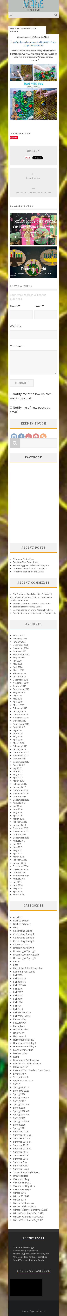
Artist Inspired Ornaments (43, 612)
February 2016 (20, 821)
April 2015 (17, 853)
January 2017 (19, 787)
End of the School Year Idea (27, 968)
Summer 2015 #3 (22, 1138)
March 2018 (18, 742)
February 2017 (20, 783)
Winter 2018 (19, 1199)
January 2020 (19, 676)
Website (15, 326)
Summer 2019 (20, 1158)
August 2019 (19, 692)
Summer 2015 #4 (22, 1141)
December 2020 (20, 644)
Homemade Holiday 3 (24, 1046)
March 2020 (18, 670)
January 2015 (19, 863)
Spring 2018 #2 (21, 1111)
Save (15, 137)
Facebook (33, 457)
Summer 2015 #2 (22, 1134)
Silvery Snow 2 (20, 1077)
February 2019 (20, 708)
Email (39, 306)
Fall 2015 (18, 975)
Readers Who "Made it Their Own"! (31, 1070)
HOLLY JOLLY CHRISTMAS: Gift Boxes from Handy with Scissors (34, 226)
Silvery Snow (19, 1073)
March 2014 (18, 894)
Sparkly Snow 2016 (23, 1080)
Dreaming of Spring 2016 (26, 954)
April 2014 (17, 891)
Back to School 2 (22, 924)
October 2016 (19, 796)
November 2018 (20, 717)
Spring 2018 (19, 1107)
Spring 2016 (19, 1094)
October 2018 (19, 720)
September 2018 (21, 723)
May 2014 (17, 888)
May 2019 (17, 698)
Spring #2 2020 (21, 1087)
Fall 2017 (18, 992)
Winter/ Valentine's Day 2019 (28, 1213)
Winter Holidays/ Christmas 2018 (30, 1209)
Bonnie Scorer (24, 237)
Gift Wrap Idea (20, 1029)
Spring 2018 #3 (21, 1114)
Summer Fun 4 (21, 1168)
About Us (40, 1311)
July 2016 (17, 806)
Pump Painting (33, 178)
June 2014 (17, 885)
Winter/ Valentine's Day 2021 (28, 1220)
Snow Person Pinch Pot (42, 609)
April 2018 (17, 739)
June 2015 (17, 847)
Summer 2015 (20, 1131)
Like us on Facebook (33, 1271)
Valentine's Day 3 (22, 1189)
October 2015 (19, 834)
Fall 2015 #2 (19, 978)
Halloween (18, 1032)
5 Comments (34, 240)
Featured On (19, 1022)
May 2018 (17, 736)
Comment (17, 346)
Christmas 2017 (21, 944)
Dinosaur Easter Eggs (23, 559)
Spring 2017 (19, 1100)
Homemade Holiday (23, 1039)
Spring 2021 (19, 1128)
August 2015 (19, 840)
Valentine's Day (21, 1179)
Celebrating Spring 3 (23, 937)
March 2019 (18, 705)
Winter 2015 (19, 1192)
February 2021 (20, 638)
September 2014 (21, 875)
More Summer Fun (23, 1049)
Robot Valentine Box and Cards (28, 571)
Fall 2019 (18, 998)
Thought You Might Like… (26, 1172)
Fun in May (19, 1026)
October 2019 (19, 686)
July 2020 (17, 660)
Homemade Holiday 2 (24, 1043)
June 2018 (17, 733)
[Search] (56, 15)
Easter (16, 961)
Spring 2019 (19, 1117)
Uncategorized (20, 1175)
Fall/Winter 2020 (21, 1015)
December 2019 (20, 679)
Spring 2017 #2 (21, 1104)
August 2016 (19, 802)
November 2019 (20, 682)
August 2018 (19, 727)
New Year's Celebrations (26, 1060)
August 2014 (19, 878)
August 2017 (19, 764)
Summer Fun (20, 1162)
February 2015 (20, 859)
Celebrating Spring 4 (23, 941)
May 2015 (17, 850)
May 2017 (17, 774)
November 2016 (20, 793)
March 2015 (18, 856)
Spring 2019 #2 (21, 1121)
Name (15, 306)
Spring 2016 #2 (21, 1097)
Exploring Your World (24, 971)
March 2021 (18, 635)
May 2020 (17, 663)
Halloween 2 (19, 1036)
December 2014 (20, 866)
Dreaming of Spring (23, 947)
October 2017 (19, 758)
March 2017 (18, 780)
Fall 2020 (18, 1002)
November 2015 (20, 831)
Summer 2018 (20, 1155)
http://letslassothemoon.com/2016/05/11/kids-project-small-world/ (33, 44)
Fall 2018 (18, 995)
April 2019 (17, 701)
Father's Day (20, 1019)
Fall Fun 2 (18, 1009)
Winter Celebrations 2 (24, 1206)
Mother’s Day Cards (40, 603)
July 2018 (17, 730)
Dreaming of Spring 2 (24, 951)
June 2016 (17, 809)
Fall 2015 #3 (19, 981)
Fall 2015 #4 (19, 985)
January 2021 (19, 641)
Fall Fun (17, 1005)
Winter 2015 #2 (21, 1196)
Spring (16, 1083)
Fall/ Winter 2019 (22, 1012)
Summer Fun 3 (21, 1165)
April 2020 (17, 667)
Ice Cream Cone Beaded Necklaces (33, 192)
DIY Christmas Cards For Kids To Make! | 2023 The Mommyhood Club (31, 596)
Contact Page (28, 1311)
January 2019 (19, 711)
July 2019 (17, 695)
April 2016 (17, 815)
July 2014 (17, 881)
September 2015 (21, 837)
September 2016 (21, 799)
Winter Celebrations (23, 1203)
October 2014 (19, 872)
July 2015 (17, 844)
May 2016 (17, 812)
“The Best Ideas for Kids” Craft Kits (30, 568)
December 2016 (20, 790)
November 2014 (20, 869)
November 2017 (20, 755)
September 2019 (21, 689)
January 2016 (19, 825)
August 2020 (19, 657)
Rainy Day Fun (20, 1066)
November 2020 (20, 648)
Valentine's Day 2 (22, 1182)
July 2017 (17, 768)
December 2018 (20, 714)
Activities (17, 917)
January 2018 (19, 749)
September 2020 (21, 654)
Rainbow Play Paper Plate (25, 562)
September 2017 (21, 761)
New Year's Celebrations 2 (27, 1063)
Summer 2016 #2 (22, 1148)
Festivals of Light (33, 269)
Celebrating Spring (22, 930)
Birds (16, 927)
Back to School (21, 920)
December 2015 (20, 828)
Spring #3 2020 (21, 1090)
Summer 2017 (20, 1151)
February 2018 (20, 746)
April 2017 (17, 777)
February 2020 (20, 673)
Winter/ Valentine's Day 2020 (28, 1216)
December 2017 (20, 752)
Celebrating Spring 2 (23, 934)
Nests (16, 1056)
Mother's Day (20, 1053)
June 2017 (17, 771)
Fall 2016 (18, 988)
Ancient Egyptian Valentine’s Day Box (31, 565)
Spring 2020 (19, 1124)
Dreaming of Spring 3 (24, 958)
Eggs (15, 964)
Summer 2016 (20, 1145)
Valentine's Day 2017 (24, 1186)
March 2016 (18, 818)
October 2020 (19, 651)
